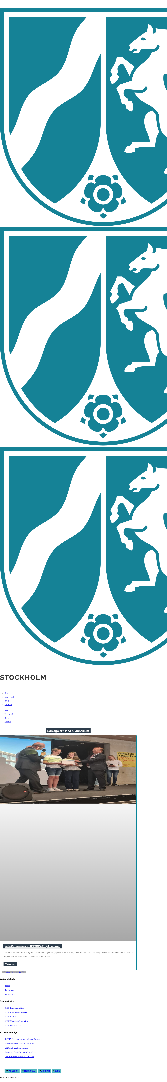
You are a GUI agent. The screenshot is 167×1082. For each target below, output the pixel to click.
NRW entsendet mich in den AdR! (19, 1043)
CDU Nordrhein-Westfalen (16, 1021)
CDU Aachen (10, 1017)
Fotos (7, 985)
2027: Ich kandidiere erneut (16, 1048)
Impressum (9, 990)
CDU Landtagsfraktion (14, 1008)
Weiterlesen (10, 964)
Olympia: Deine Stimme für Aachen (20, 1052)
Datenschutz (10, 994)
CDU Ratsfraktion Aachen (16, 1012)
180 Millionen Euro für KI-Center (19, 1057)
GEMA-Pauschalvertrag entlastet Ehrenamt (23, 1039)
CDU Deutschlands (13, 1025)
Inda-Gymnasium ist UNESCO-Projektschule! (32, 946)
